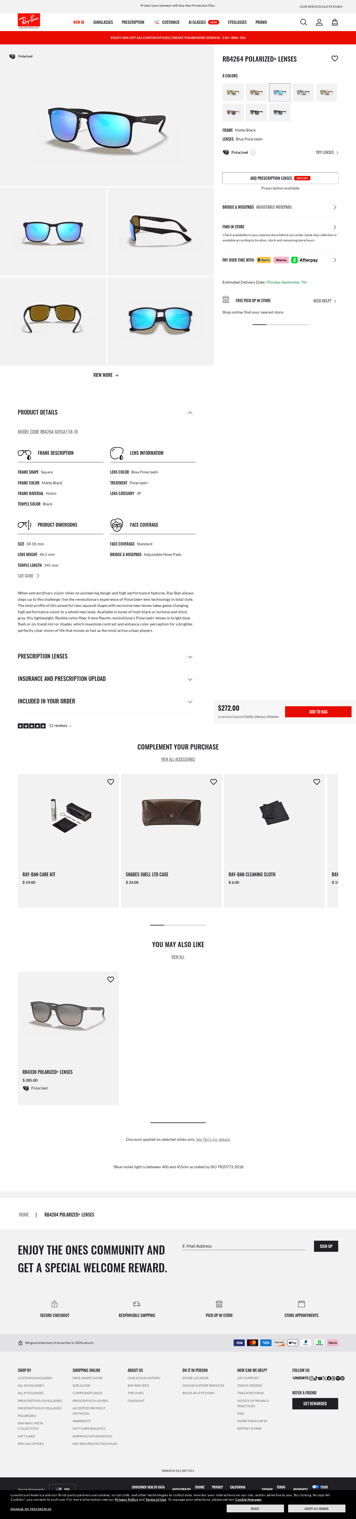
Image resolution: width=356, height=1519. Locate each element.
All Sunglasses (31, 1385)
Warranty (82, 1421)
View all (178, 957)
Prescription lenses (90, 1400)
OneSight (136, 1400)
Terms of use (281, 1489)
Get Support (248, 1378)
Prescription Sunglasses (40, 1400)
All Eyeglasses (30, 1393)
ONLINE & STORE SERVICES (203, 1385)
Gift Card (26, 1436)
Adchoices (300, 1489)
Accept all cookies (317, 1509)
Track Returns (250, 1393)
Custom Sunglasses (35, 1378)
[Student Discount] (300, 1378)
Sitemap (267, 1489)
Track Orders (249, 1385)
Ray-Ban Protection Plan (95, 1443)
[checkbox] (335, 58)
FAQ (240, 1413)
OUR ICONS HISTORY (144, 1378)
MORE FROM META (252, 1421)
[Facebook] (329, 1378)
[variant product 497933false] (279, 112)
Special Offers (31, 1443)
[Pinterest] (342, 1378)
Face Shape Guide (88, 1378)
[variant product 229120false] (303, 92)
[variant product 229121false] (326, 92)
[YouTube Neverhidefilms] (320, 1378)
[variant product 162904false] (279, 92)
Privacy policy (217, 1489)
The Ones (136, 1393)
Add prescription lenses (279, 178)
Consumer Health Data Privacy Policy (148, 1489)
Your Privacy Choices (323, 1489)
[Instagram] (311, 1378)
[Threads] (333, 1378)
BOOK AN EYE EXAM (198, 1393)
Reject (255, 1509)
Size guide (81, 1385)
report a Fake (249, 1428)
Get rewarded (315, 1403)
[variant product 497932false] (256, 112)
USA (67, 1489)
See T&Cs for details (213, 1139)
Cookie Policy (199, 1489)
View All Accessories (178, 759)
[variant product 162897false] (256, 92)
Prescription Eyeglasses (39, 1408)
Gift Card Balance (89, 1428)
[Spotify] (338, 1378)
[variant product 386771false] (233, 112)
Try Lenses (325, 152)
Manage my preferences (31, 1509)
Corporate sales (87, 1393)
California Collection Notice (243, 1489)
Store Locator (195, 1378)
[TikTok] (315, 1378)
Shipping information (92, 1436)
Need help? (322, 301)
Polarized (27, 1416)
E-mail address (197, 1245)
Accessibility (181, 1489)
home (24, 1214)
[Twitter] (324, 1378)
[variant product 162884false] (233, 92)
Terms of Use (155, 1499)
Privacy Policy (126, 1499)
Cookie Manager (248, 1499)
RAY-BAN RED (138, 1385)
